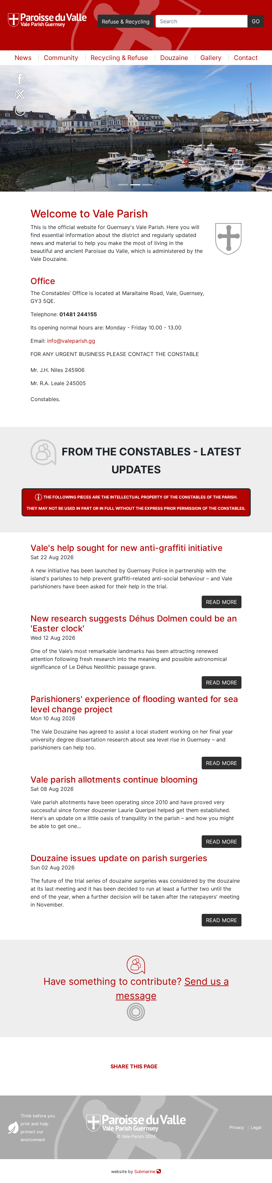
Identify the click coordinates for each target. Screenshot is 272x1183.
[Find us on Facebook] (20, 80)
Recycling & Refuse (119, 58)
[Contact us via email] (20, 111)
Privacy (237, 1127)
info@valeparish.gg (71, 340)
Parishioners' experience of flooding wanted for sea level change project (134, 704)
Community (61, 58)
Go (256, 21)
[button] (20, 128)
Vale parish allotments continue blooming (114, 779)
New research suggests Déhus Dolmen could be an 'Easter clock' (134, 623)
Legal (256, 1127)
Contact (246, 58)
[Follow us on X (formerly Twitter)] (20, 95)
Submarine (145, 1171)
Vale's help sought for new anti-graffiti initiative (127, 548)
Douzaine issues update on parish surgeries (119, 858)
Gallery (211, 58)
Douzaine (174, 58)
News (23, 58)
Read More (221, 602)
